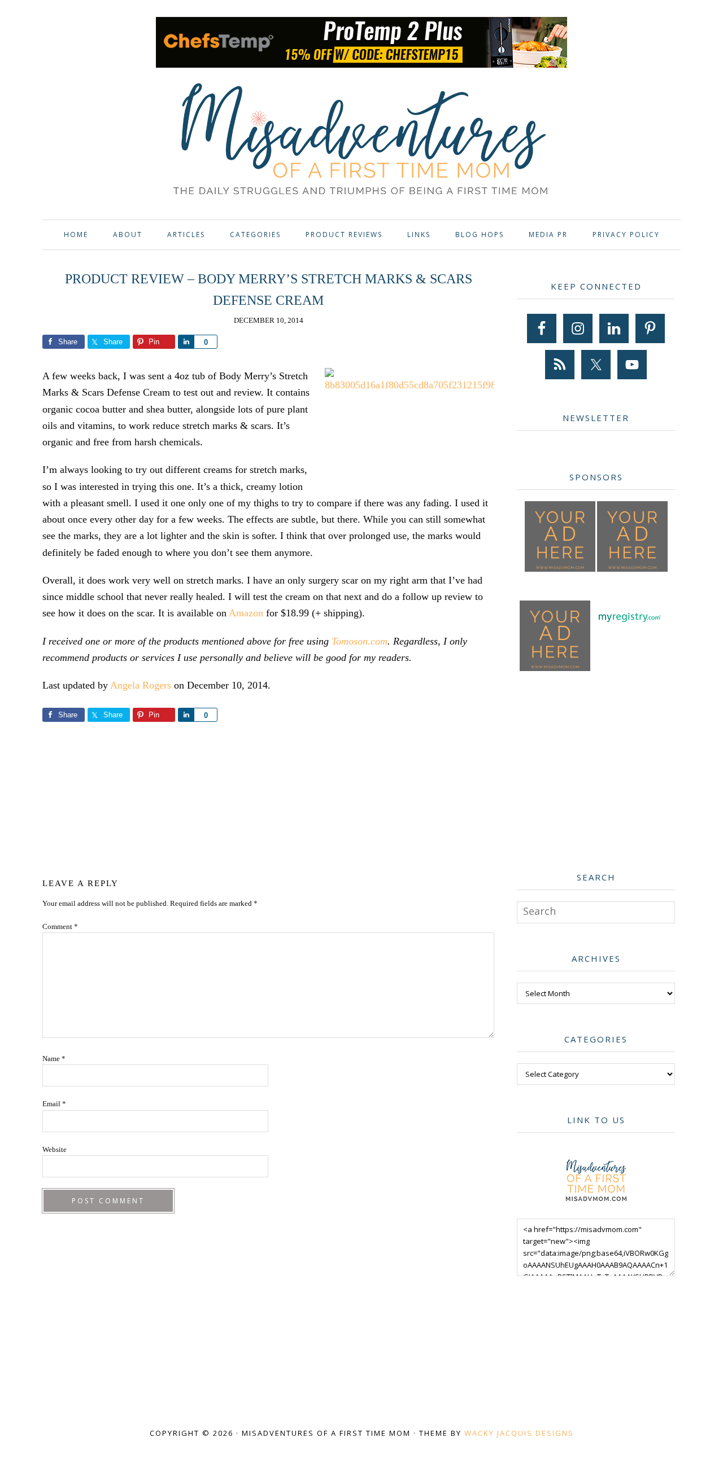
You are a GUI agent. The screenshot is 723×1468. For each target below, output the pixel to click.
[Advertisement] (268, 798)
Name (54, 1058)
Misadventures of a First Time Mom (361, 141)
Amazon (246, 613)
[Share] (186, 342)
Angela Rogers (140, 685)
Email (54, 1103)
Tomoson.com (359, 641)
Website (54, 1149)
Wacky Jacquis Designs (519, 1433)
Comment (60, 926)
